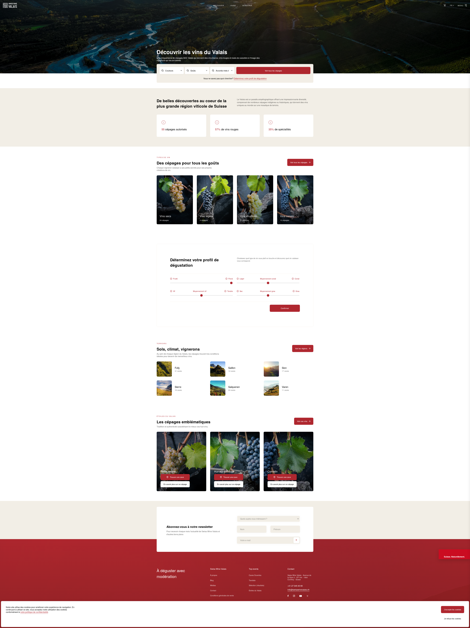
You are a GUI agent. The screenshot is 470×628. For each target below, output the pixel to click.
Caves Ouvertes (255, 575)
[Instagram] (294, 596)
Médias (213, 585)
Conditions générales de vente (222, 595)
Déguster (247, 5)
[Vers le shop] (445, 5)
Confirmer (285, 308)
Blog (212, 580)
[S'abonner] (296, 540)
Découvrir (218, 5)
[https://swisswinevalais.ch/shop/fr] (307, 596)
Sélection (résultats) (256, 585)
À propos (213, 575)
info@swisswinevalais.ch (298, 589)
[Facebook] (288, 596)
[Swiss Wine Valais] (10, 5)
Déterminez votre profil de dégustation (250, 78)
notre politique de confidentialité (34, 612)
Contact (213, 590)
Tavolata (252, 580)
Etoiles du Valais (255, 590)
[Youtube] (300, 596)
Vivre (233, 5)
